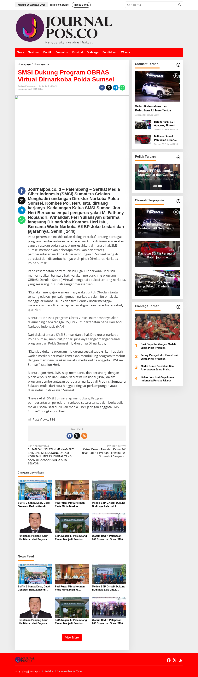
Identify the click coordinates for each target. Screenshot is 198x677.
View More (72, 637)
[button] (180, 5)
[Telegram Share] (116, 88)
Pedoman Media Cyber (69, 671)
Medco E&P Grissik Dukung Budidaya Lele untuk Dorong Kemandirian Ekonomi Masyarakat (108, 504)
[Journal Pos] (64, 28)
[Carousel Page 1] (155, 186)
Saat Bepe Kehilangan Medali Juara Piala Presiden (158, 346)
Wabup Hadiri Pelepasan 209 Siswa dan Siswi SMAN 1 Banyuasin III (108, 537)
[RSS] (84, 436)
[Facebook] (70, 436)
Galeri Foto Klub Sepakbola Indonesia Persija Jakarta (157, 379)
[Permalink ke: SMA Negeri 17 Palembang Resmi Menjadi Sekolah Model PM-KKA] (72, 523)
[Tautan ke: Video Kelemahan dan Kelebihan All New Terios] (157, 86)
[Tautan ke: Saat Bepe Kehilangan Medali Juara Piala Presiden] (157, 327)
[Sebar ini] (102, 88)
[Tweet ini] (109, 88)
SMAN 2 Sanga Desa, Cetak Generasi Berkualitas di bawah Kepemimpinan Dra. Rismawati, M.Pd (34, 504)
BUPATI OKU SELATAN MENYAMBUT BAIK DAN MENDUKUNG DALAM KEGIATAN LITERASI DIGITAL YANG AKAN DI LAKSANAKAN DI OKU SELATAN (51, 454)
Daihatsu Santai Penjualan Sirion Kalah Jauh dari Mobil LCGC (164, 138)
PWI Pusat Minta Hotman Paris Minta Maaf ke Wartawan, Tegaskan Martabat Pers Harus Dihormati (70, 504)
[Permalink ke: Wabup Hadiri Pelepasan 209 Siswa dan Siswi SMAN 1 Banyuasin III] (109, 523)
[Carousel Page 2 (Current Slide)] (160, 186)
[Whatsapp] (122, 88)
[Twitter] (77, 436)
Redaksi (49, 671)
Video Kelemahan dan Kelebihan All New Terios (153, 108)
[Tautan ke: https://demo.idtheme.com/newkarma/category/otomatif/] (178, 64)
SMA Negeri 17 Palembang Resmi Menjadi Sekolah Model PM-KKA (71, 537)
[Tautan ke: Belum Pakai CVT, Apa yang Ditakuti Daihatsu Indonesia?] (143, 124)
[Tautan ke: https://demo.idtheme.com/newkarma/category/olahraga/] (178, 307)
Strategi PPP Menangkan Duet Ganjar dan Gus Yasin (157, 172)
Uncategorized (25, 89)
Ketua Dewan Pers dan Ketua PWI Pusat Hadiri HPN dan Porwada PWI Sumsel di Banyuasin (103, 451)
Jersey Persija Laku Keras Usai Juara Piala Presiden (159, 357)
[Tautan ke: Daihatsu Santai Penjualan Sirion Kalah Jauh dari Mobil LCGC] (143, 139)
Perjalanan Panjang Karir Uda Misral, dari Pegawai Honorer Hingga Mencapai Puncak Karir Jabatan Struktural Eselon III (33, 537)
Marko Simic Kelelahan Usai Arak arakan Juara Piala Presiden (157, 368)
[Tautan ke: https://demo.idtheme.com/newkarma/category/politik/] (178, 157)
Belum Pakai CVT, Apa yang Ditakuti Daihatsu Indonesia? (166, 123)
